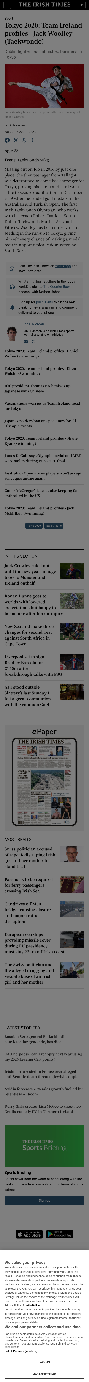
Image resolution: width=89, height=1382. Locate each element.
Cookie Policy (31, 1305)
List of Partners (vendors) (21, 1351)
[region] (44, 1316)
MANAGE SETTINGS (44, 1374)
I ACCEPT (44, 1361)
